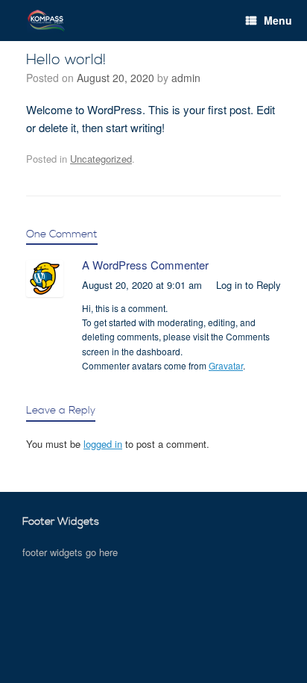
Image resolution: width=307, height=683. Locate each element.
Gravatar (226, 365)
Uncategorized (101, 159)
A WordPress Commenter (145, 264)
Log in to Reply (248, 285)
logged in (102, 444)
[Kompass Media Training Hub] (46, 20)
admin (185, 77)
